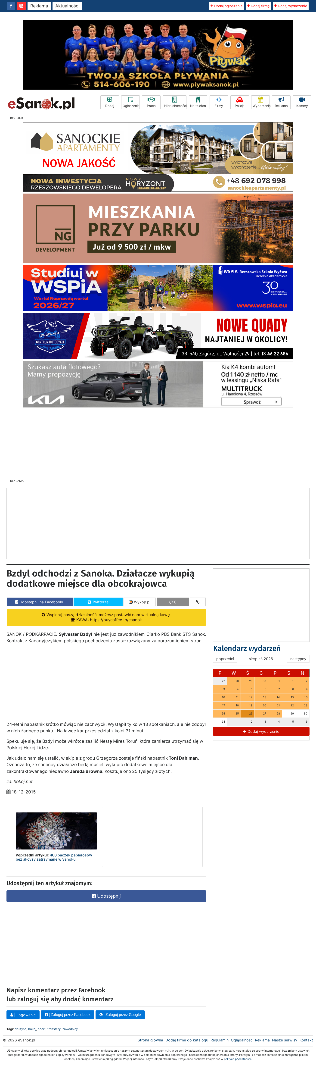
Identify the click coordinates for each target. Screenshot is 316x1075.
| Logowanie (24, 1014)
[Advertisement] (158, 441)
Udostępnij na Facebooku (41, 602)
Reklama (39, 6)
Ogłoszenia (131, 106)
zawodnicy (70, 1029)
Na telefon (198, 106)
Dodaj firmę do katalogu (186, 1040)
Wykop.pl (141, 602)
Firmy (219, 106)
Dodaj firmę (260, 6)
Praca (151, 106)
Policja (240, 106)
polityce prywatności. (238, 1059)
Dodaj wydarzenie (292, 6)
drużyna (20, 1029)
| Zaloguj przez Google (122, 1015)
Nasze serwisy (284, 1040)
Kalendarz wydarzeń (247, 648)
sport (42, 1029)
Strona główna (150, 1040)
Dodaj (109, 106)
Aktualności (67, 6)
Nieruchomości (175, 106)
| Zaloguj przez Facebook (69, 1015)
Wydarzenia (261, 106)
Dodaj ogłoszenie (228, 6)
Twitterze (99, 602)
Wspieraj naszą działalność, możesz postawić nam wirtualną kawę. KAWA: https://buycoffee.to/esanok (108, 617)
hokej (32, 1029)
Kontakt (306, 1040)
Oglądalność (242, 1040)
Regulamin (220, 1040)
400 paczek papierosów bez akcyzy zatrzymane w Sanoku (54, 857)
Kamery (302, 106)
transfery (54, 1029)
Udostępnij (108, 896)
